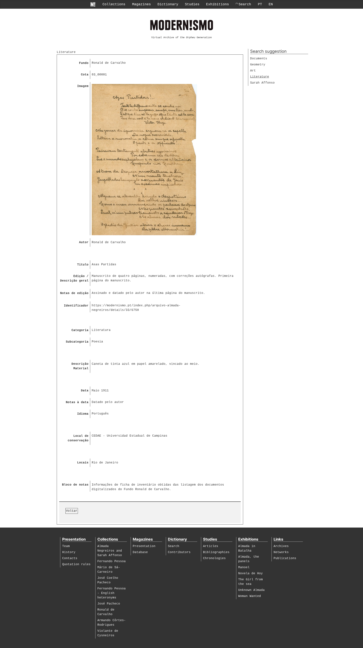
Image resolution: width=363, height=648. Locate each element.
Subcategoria (77, 342)
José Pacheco (108, 603)
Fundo (83, 63)
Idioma (82, 414)
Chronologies (214, 558)
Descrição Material (79, 366)
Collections (113, 4)
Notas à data (77, 402)
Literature (259, 76)
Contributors (179, 552)
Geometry (257, 64)
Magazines (141, 4)
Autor (83, 242)
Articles (210, 546)
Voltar (71, 511)
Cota (84, 74)
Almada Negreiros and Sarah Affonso (109, 551)
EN (271, 4)
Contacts (69, 558)
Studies (192, 4)
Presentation (144, 546)
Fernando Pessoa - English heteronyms (111, 593)
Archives (281, 546)
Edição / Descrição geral (74, 278)
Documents (258, 58)
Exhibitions (217, 4)
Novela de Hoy (250, 573)
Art (253, 70)
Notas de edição (74, 293)
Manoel (244, 567)
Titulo (82, 264)
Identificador (76, 305)
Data (84, 390)
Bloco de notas (75, 485)
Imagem (82, 86)
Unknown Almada (251, 590)
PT (260, 4)
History (68, 552)
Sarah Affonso (262, 83)
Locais (82, 462)
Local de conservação (78, 438)
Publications (285, 558)
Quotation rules (76, 564)
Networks (281, 552)
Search (173, 546)
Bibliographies (216, 552)
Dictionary (167, 4)
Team (66, 546)
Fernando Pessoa (111, 561)
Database (140, 552)
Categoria (79, 330)
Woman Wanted (249, 596)
